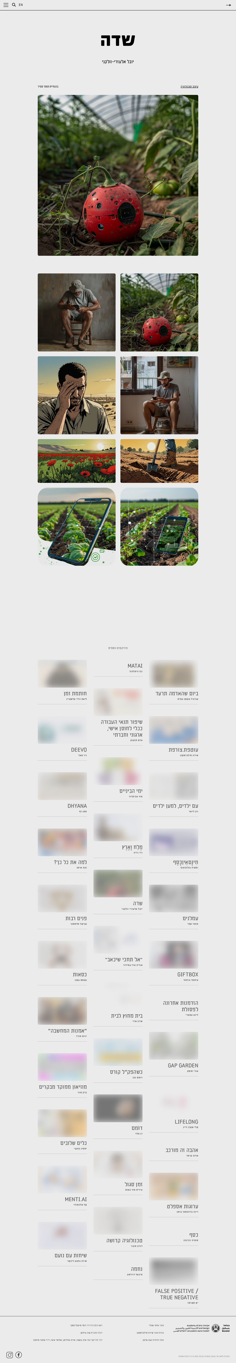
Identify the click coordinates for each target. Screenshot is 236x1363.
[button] (6, 5)
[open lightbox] (118, 175)
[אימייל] (141, 631)
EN (21, 5)
